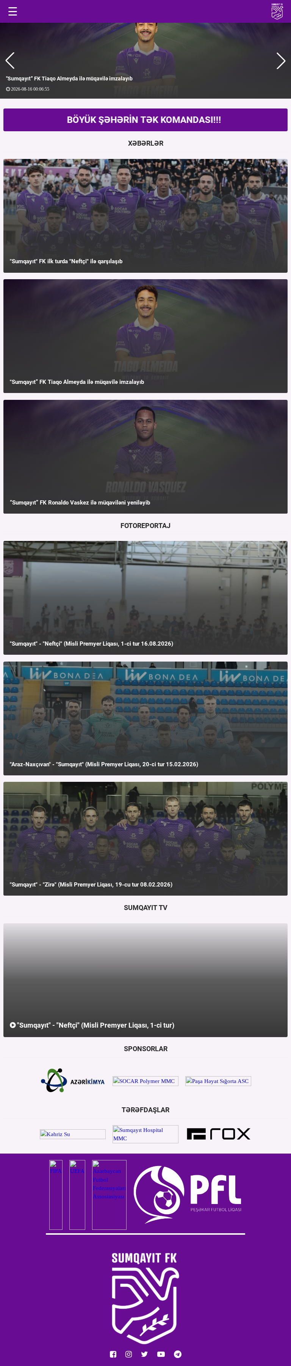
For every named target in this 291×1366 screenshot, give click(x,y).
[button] (10, 60)
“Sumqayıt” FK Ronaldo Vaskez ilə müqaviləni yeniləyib (77, 78)
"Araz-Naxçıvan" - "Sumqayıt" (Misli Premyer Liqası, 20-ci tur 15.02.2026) (104, 764)
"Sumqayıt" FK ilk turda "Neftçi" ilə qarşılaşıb (66, 261)
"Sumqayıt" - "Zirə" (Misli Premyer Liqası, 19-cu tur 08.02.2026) (91, 884)
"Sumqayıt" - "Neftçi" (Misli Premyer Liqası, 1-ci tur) (95, 1025)
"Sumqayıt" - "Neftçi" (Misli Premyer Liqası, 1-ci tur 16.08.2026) (91, 643)
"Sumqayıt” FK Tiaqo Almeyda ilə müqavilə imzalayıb (77, 382)
